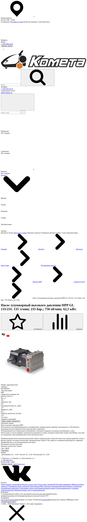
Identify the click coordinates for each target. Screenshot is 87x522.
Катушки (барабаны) (63, 484)
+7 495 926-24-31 (7, 44)
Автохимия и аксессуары (29, 488)
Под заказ (5, 450)
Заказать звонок (7, 46)
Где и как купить (7, 500)
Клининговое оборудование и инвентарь (67, 486)
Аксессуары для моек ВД (47, 484)
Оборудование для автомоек (11, 484)
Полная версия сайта (8, 502)
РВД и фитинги (45, 486)
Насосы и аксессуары (29, 484)
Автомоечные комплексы (10, 488)
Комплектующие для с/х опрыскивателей (30, 490)
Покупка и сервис (20, 233)
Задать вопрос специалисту (11, 421)
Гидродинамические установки (67, 488)
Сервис (15, 500)
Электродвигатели (7, 490)
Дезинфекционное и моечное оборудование (24, 486)
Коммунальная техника (46, 488)
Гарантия (45, 500)
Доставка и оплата (17, 22)
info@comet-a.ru (6, 93)
